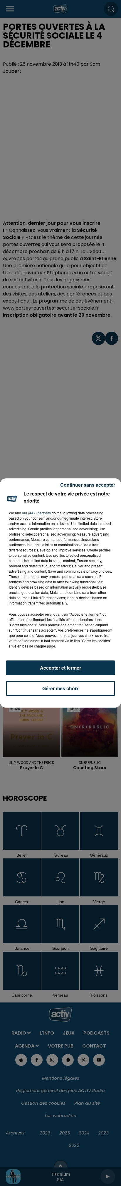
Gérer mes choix (60, 688)
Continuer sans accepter (87, 484)
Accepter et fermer (60, 667)
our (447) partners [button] (36, 512)
